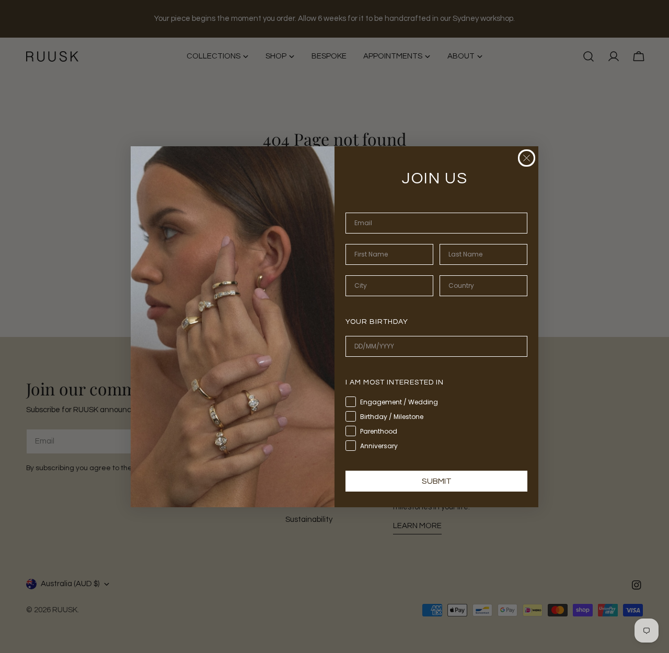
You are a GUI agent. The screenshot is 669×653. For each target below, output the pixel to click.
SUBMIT (437, 481)
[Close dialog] (526, 158)
